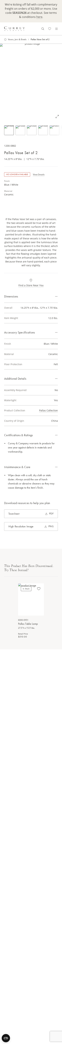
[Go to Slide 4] (43, 130)
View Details (39, 174)
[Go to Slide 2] (20, 130)
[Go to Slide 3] (32, 130)
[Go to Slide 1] (9, 130)
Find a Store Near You (31, 285)
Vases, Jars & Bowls (17, 39)
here (39, 17)
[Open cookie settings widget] (6, 1038)
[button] (31, 82)
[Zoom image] (57, 116)
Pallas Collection (48, 410)
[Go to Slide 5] (54, 130)
